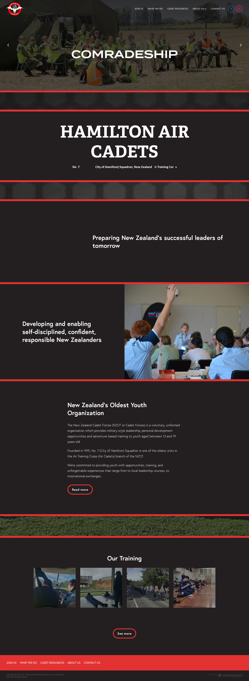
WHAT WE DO (155, 8)
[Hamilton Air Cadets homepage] (30, 8)
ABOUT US (198, 8)
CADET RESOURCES (177, 8)
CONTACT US (218, 8)
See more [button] (124, 633)
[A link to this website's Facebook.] (231, 8)
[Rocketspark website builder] (225, 675)
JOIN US (138, 8)
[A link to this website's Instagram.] (239, 8)
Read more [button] (80, 490)
